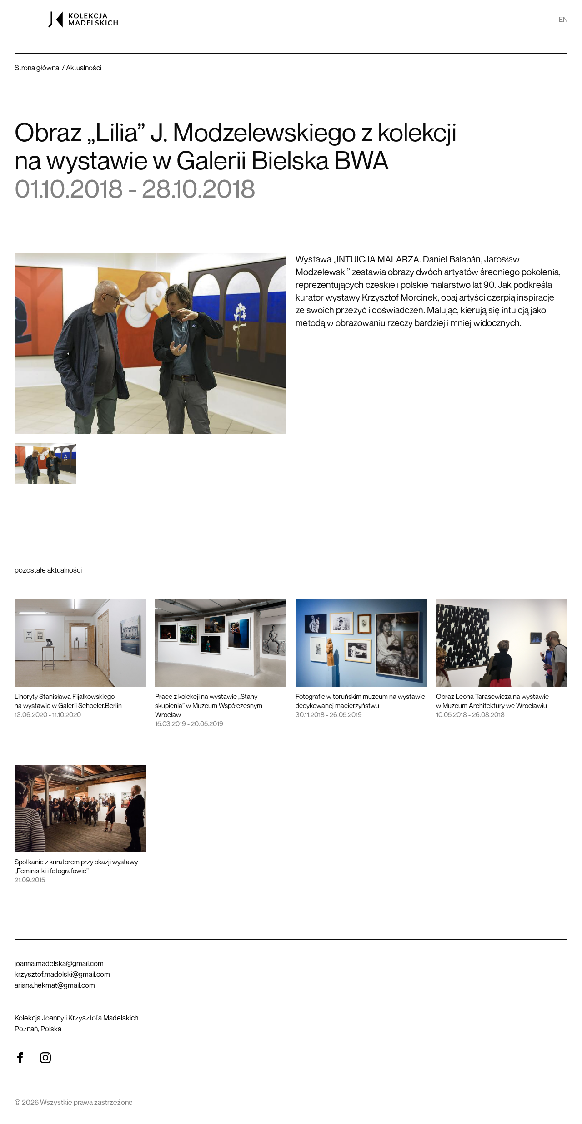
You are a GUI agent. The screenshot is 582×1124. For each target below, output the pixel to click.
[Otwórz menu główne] (21, 19)
